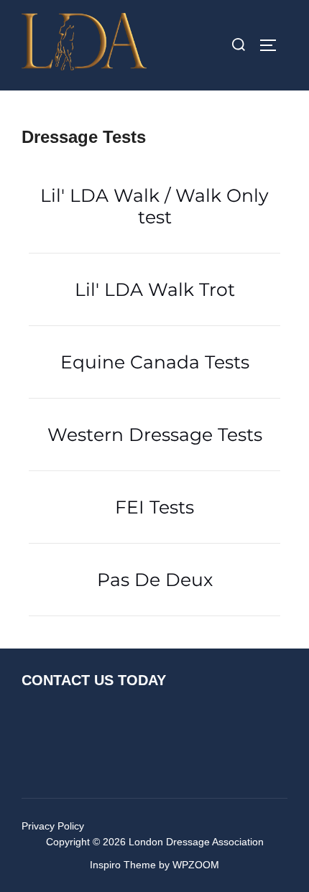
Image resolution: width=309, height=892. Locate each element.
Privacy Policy (53, 826)
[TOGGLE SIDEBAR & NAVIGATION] (273, 45)
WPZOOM (195, 864)
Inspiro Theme (123, 864)
